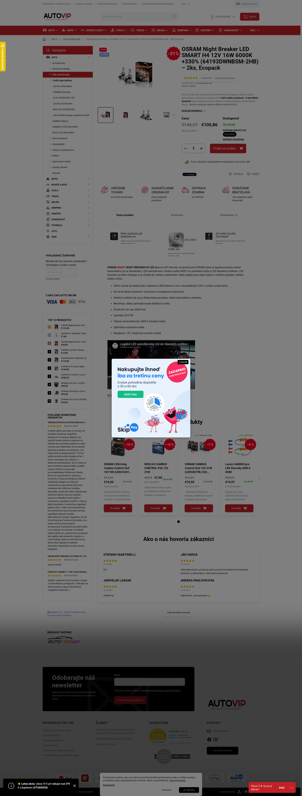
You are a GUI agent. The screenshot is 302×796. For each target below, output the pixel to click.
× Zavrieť (183, 362)
